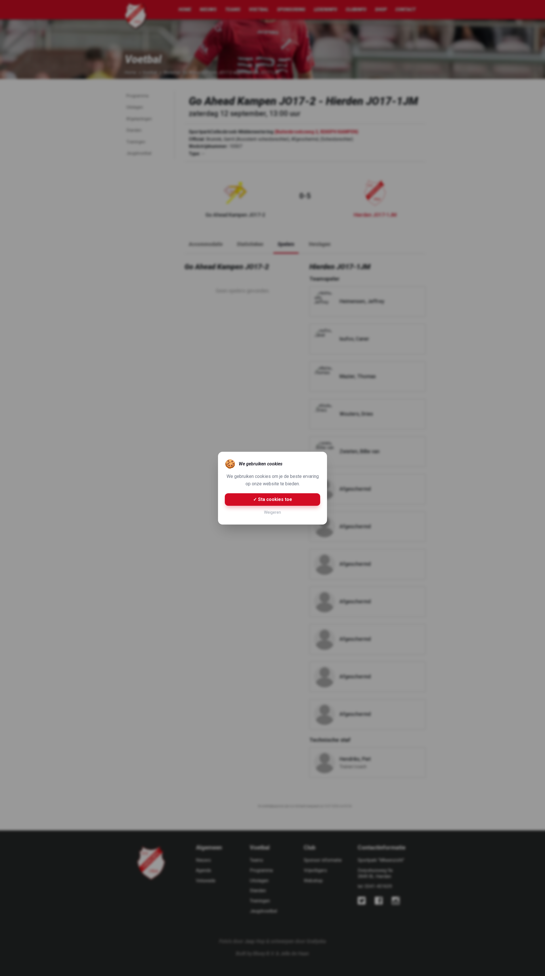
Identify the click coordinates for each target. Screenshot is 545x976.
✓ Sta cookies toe (272, 499)
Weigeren (272, 512)
